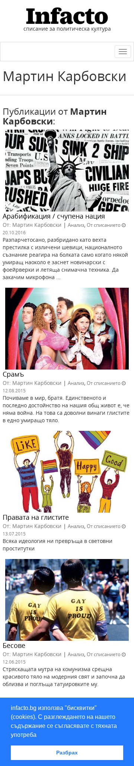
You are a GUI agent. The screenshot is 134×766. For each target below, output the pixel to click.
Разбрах (67, 753)
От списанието (104, 225)
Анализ (76, 225)
